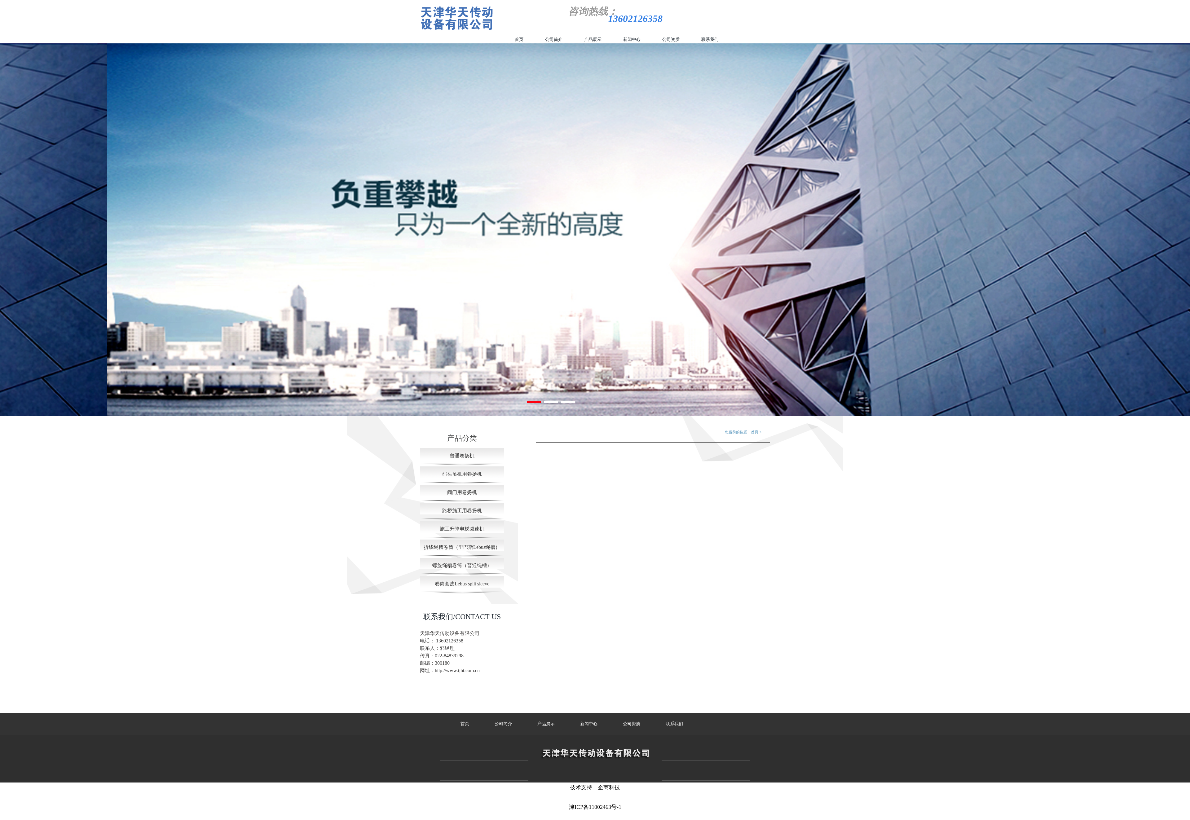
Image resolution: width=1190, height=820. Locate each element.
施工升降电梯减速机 (462, 528)
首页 (519, 39)
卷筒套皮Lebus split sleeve (462, 583)
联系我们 (710, 39)
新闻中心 (632, 39)
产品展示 (593, 39)
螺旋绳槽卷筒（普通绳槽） (462, 565)
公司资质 (671, 39)
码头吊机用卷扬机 (462, 474)
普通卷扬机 (462, 455)
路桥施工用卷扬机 (462, 510)
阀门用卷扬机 (462, 492)
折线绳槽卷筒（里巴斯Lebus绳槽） (462, 547)
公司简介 (553, 39)
